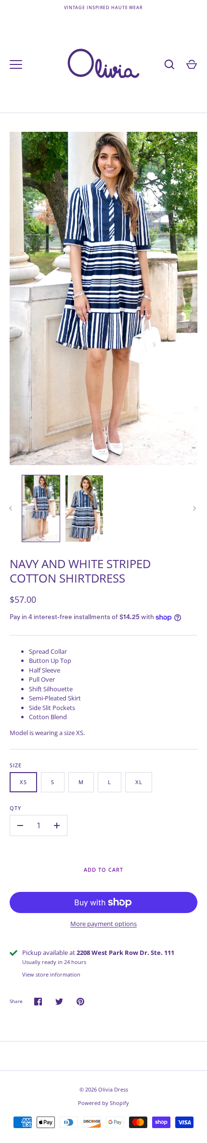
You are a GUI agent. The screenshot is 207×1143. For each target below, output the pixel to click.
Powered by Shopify (103, 1102)
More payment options (103, 923)
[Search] (169, 64)
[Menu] (15, 64)
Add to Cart (103, 869)
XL (138, 782)
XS (23, 782)
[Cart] (191, 64)
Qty (15, 808)
